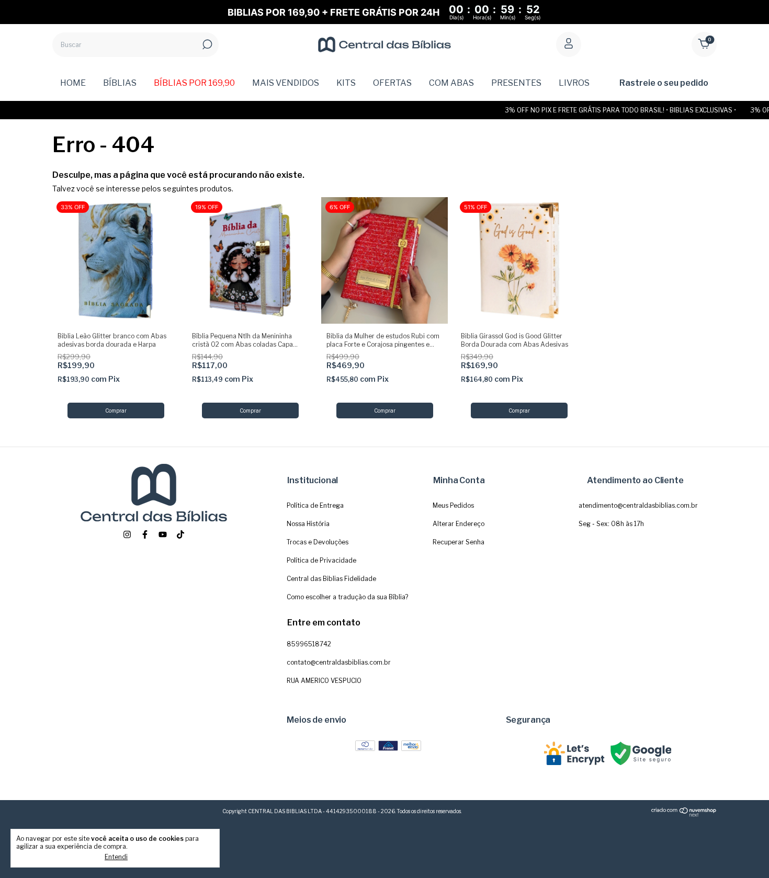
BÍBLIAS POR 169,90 (194, 83)
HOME (73, 83)
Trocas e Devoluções (317, 542)
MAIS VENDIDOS (285, 83)
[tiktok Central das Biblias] (180, 534)
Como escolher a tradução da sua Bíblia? (347, 597)
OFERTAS (392, 83)
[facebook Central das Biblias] (145, 534)
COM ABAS (451, 83)
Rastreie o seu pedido (663, 83)
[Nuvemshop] (684, 815)
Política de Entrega (315, 505)
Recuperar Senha (458, 542)
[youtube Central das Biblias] (163, 534)
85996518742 (309, 644)
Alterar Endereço (458, 524)
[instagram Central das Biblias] (127, 534)
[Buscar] (206, 44)
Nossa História (308, 524)
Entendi (116, 857)
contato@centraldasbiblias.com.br (339, 662)
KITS (346, 83)
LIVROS (574, 83)
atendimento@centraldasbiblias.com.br (638, 505)
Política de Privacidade (321, 560)
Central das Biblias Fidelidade (331, 579)
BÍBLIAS (120, 83)
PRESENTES (516, 83)
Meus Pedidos (453, 505)
